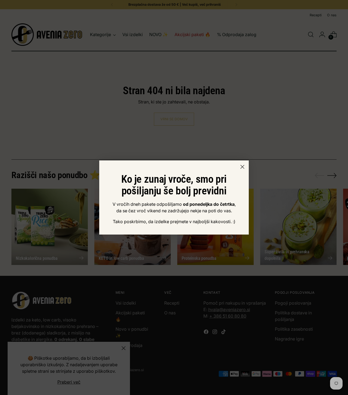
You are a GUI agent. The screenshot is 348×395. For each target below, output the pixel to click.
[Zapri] (242, 167)
